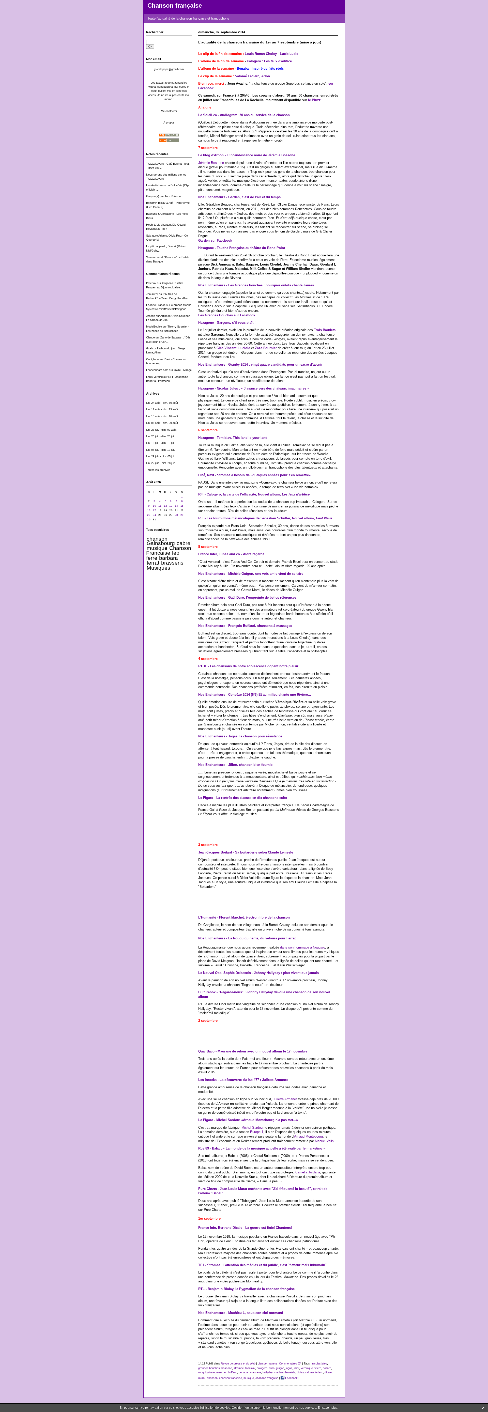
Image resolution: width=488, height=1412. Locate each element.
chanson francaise (230, 1377)
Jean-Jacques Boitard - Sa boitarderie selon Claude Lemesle (245, 852)
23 (148, 515)
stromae (239, 1368)
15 (182, 505)
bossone (226, 1368)
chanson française (266, 1377)
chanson (157, 539)
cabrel (184, 543)
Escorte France (155, 304)
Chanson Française (168, 550)
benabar (244, 1372)
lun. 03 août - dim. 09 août (162, 422)
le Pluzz (314, 100)
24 (154, 515)
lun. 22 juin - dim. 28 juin (160, 462)
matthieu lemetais (284, 1372)
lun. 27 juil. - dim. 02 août (161, 429)
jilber (296, 1368)
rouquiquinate (206, 1372)
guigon (280, 1368)
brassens (172, 563)
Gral (148, 348)
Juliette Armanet (285, 1099)
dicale (328, 1372)
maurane (255, 1372)
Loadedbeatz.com (157, 369)
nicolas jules (319, 1363)
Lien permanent (267, 1363)
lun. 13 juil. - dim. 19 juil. (160, 442)
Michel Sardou (252, 1127)
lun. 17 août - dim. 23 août (162, 409)
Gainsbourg (161, 543)
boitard (327, 1368)
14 (176, 505)
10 (154, 505)
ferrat (153, 563)
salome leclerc (314, 1372)
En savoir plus (327, 1407)
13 (171, 505)
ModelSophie (154, 326)
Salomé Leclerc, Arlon (252, 76)
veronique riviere (311, 1368)
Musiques (158, 568)
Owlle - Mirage (183, 369)
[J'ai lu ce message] (483, 1408)
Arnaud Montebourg (308, 1136)
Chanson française (174, 5)
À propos (169, 122)
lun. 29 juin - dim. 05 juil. (160, 456)
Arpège (150, 315)
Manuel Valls (324, 1141)
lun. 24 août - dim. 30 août (162, 402)
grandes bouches (209, 1368)
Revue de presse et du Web (238, 1363)
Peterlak (151, 283)
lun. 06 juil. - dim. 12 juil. (160, 449)
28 (176, 515)
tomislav (250, 1368)
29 (182, 515)
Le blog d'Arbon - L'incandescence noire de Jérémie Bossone (246, 155)
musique (157, 548)
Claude (150, 337)
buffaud (232, 1372)
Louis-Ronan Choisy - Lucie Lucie (271, 54)
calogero (262, 1368)
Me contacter (169, 111)
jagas (289, 1368)
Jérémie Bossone (211, 163)
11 (159, 505)
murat (201, 1377)
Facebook (291, 1377)
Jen (148, 294)
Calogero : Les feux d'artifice (269, 61)
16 (148, 510)
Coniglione (152, 359)
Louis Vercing (154, 376)
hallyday (267, 1372)
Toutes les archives (158, 469)
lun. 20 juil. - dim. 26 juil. (160, 436)
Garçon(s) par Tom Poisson (163, 196)
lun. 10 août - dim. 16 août (162, 416)
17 (154, 510)
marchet (221, 1372)
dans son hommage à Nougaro (302, 947)
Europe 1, (257, 1132)
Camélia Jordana (307, 1172)
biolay (300, 1372)
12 (165, 505)
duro (271, 1368)
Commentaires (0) (290, 1363)
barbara (168, 558)
